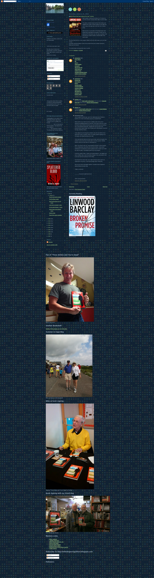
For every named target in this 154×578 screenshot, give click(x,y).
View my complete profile (52, 244)
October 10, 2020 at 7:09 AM (81, 96)
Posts (50, 76)
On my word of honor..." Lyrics (55, 207)
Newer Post (71, 186)
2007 (49, 236)
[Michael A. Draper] (48, 25)
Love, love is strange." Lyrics (55, 205)
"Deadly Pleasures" (54, 540)
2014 (49, 221)
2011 (49, 227)
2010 (49, 229)
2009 (49, 231)
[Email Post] (105, 50)
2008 (49, 233)
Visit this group (61, 69)
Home (88, 186)
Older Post (105, 186)
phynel (76, 107)
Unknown (50, 242)
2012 (49, 225)
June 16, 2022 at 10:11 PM (80, 104)
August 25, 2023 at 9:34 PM (81, 180)
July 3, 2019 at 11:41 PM (80, 76)
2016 (49, 193)
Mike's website (53, 539)
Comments (51, 78)
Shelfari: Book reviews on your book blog (56, 328)
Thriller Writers (53, 548)
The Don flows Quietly (54, 199)
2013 (49, 223)
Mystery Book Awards (55, 544)
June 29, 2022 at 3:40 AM (80, 112)
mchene (77, 99)
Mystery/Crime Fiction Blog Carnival (58, 547)
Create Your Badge (51, 27)
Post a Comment (74, 183)
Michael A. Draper (50, 22)
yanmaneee (77, 58)
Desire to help (52, 213)
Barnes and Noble (54, 543)
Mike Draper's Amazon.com (56, 542)
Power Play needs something (55, 215)
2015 (49, 218)
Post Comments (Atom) (80, 189)
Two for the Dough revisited (55, 197)
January (51, 195)
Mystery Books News (54, 546)
